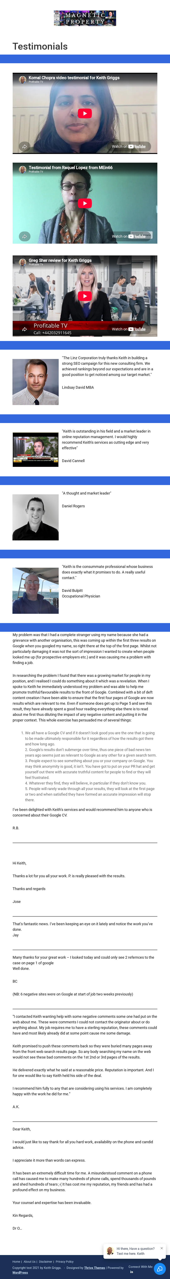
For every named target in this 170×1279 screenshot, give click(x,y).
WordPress (20, 1272)
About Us (29, 1261)
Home (16, 1261)
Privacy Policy (65, 1261)
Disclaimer (45, 1261)
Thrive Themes (94, 1268)
